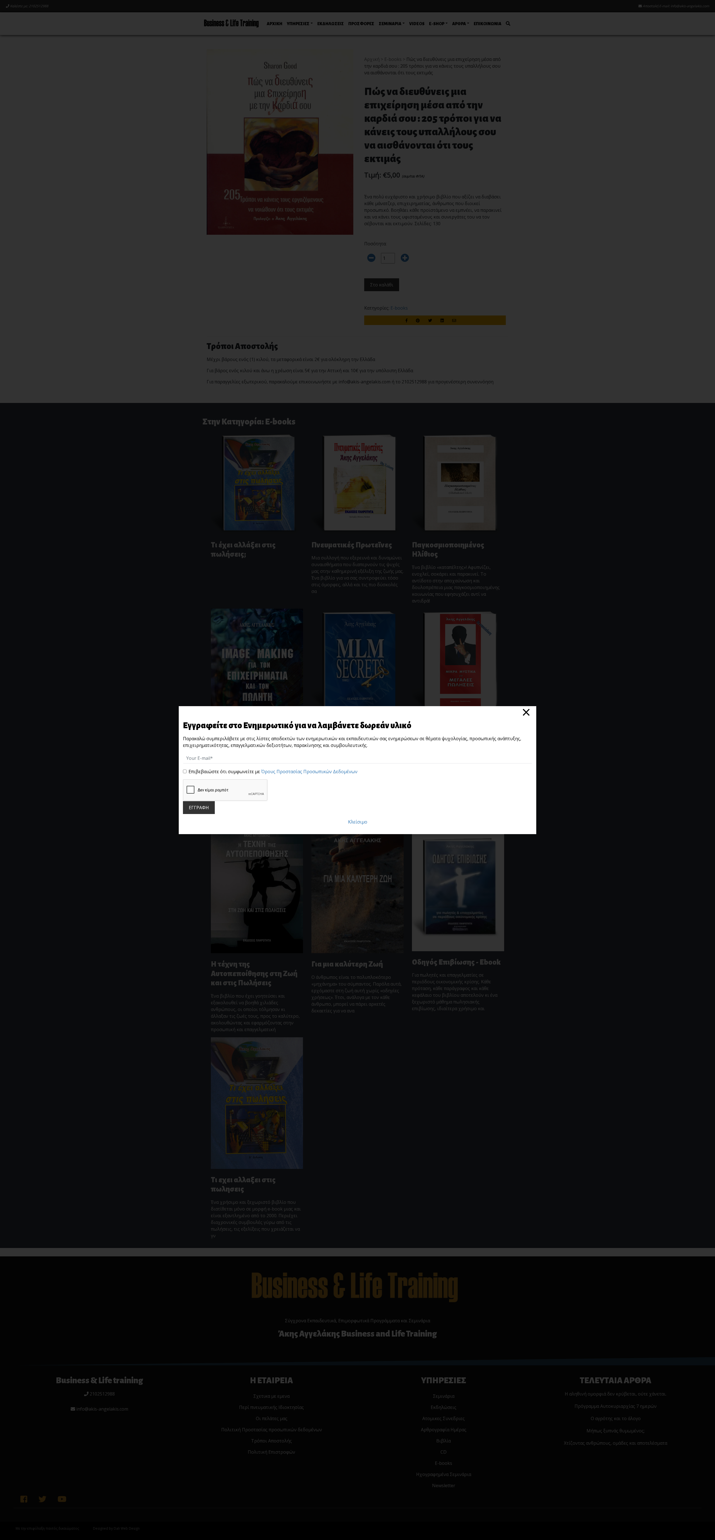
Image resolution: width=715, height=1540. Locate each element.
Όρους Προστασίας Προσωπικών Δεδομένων (309, 771)
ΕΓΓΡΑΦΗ (199, 808)
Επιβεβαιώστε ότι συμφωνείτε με (273, 771)
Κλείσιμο (357, 822)
